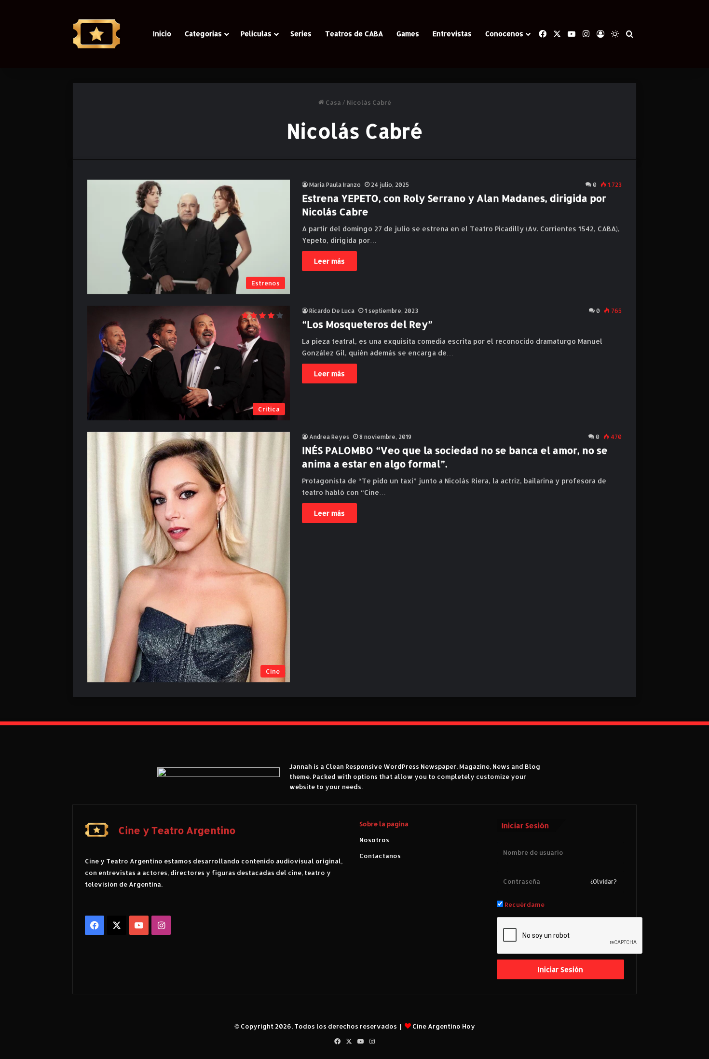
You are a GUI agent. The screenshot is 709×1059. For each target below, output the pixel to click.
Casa (332, 102)
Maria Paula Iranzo (335, 184)
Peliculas (256, 33)
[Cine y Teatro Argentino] (96, 34)
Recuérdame (524, 904)
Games (407, 33)
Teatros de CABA (354, 33)
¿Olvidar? (603, 881)
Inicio (162, 33)
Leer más (329, 261)
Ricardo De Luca (331, 310)
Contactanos (380, 856)
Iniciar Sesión (560, 969)
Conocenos (504, 33)
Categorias (203, 33)
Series (301, 33)
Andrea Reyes (329, 436)
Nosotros (374, 840)
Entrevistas (452, 33)
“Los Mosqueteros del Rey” (367, 324)
